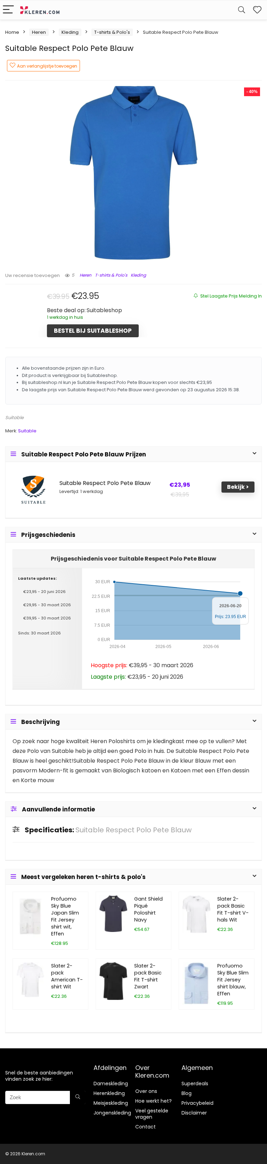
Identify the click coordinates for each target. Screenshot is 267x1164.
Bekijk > (238, 487)
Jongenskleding (112, 1112)
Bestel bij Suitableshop (93, 330)
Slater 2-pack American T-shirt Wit (67, 976)
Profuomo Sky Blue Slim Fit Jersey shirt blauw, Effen (233, 979)
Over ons (146, 1091)
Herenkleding (109, 1093)
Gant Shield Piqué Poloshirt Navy (148, 909)
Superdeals (194, 1083)
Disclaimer (194, 1112)
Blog (186, 1093)
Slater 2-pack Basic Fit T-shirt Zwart (148, 976)
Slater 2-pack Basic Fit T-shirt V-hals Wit (233, 909)
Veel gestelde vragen (151, 1113)
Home (12, 32)
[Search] (241, 10)
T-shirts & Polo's (112, 32)
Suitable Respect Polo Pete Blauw (105, 483)
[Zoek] (78, 1097)
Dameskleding (111, 1083)
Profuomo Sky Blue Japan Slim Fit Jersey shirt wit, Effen (65, 916)
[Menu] (8, 10)
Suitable (14, 418)
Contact (145, 1126)
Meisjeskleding (111, 1103)
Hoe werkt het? (153, 1100)
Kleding (70, 32)
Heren (39, 32)
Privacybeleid (197, 1103)
